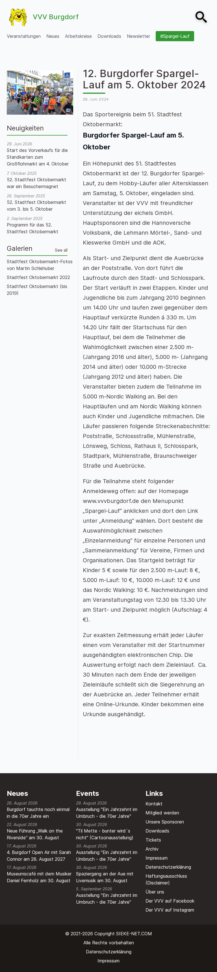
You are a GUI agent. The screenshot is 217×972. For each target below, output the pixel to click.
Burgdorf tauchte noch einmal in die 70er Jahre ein (38, 813)
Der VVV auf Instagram (170, 910)
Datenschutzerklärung (168, 867)
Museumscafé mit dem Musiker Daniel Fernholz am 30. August (39, 877)
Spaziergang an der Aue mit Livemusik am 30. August (104, 877)
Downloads (157, 831)
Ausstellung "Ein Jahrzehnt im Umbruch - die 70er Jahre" (106, 813)
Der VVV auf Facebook (170, 901)
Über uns (155, 892)
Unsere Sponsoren (165, 822)
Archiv (152, 849)
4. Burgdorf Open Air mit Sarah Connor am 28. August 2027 (39, 855)
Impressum (157, 858)
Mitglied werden (162, 813)
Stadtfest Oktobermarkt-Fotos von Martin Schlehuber (40, 265)
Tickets (153, 840)
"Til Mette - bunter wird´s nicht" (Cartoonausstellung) (104, 834)
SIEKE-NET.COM (134, 933)
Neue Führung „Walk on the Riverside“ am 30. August (35, 834)
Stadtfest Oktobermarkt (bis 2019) (37, 290)
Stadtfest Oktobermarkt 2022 (38, 277)
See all (61, 250)
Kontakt (154, 804)
